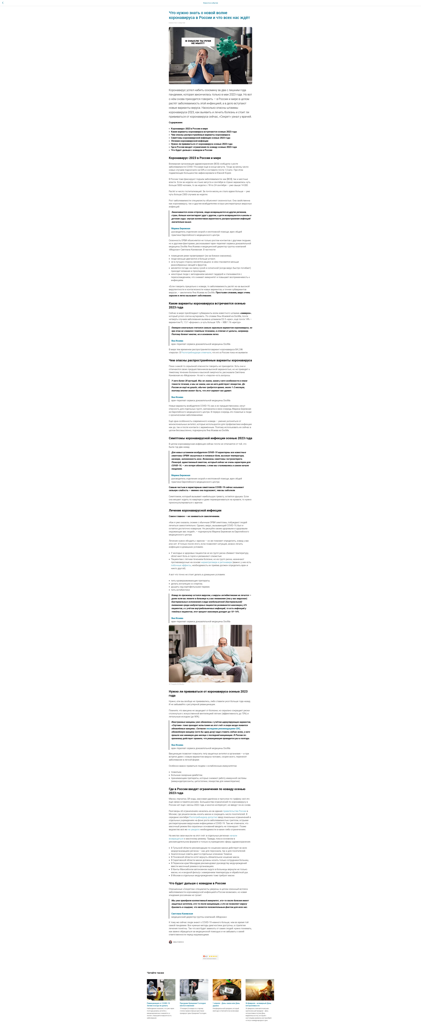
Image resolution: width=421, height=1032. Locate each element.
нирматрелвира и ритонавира (216, 562)
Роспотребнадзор (198, 817)
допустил (213, 817)
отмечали (206, 352)
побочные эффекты (181, 565)
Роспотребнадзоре (191, 352)
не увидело (194, 829)
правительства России (234, 811)
